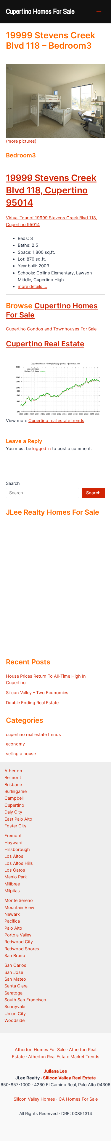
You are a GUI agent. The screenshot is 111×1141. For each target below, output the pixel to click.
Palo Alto (13, 928)
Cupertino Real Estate (45, 343)
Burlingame (15, 791)
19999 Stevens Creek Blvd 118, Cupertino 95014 (51, 190)
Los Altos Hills (18, 863)
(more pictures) (21, 141)
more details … (32, 286)
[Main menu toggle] (99, 11)
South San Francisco (25, 999)
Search (13, 483)
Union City (15, 1013)
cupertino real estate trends (33, 734)
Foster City (15, 826)
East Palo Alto (18, 819)
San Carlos (15, 965)
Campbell (13, 798)
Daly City (13, 812)
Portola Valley (17, 935)
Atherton (13, 770)
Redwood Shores (21, 948)
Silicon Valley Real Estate (69, 1078)
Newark (12, 914)
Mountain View (19, 907)
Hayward (13, 842)
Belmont (12, 777)
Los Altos (13, 856)
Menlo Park (15, 877)
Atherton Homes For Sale (40, 1049)
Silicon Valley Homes (34, 1099)
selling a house (21, 753)
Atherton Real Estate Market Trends (63, 1056)
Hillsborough (17, 849)
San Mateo (15, 979)
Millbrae (12, 884)
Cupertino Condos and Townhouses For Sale (51, 329)
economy (15, 744)
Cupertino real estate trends (56, 420)
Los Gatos (14, 870)
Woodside (14, 1020)
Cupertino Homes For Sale (40, 11)
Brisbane (13, 784)
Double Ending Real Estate (32, 702)
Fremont (13, 835)
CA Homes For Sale (78, 1099)
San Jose (13, 972)
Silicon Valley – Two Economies (37, 692)
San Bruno (14, 955)
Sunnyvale (14, 1006)
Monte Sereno (18, 900)
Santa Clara (16, 986)
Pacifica (12, 921)
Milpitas (12, 890)
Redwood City (18, 941)
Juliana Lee (55, 1071)
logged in (41, 448)
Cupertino (14, 805)
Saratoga (13, 993)
